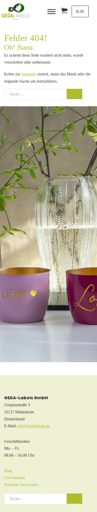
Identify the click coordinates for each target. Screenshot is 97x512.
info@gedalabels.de (34, 426)
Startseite (28, 74)
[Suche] (74, 94)
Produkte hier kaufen (21, 484)
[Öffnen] (51, 11)
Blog (8, 470)
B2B (80, 11)
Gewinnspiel (14, 477)
